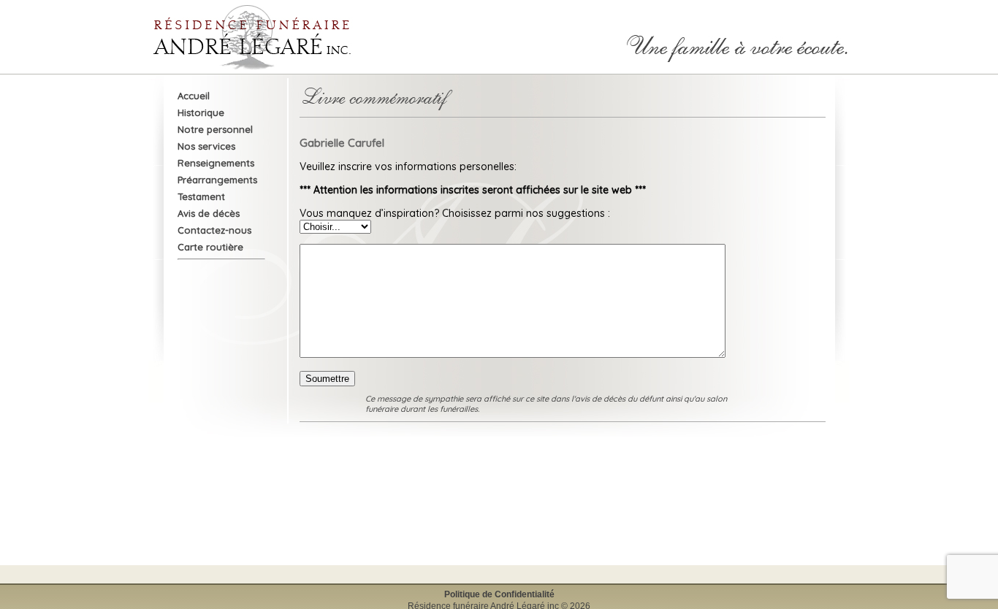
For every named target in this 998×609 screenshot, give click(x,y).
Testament (201, 196)
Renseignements (216, 163)
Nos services (206, 146)
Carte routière (210, 247)
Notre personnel (215, 129)
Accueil (194, 96)
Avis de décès (209, 213)
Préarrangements (217, 179)
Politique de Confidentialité (499, 594)
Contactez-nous (214, 230)
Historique (201, 112)
